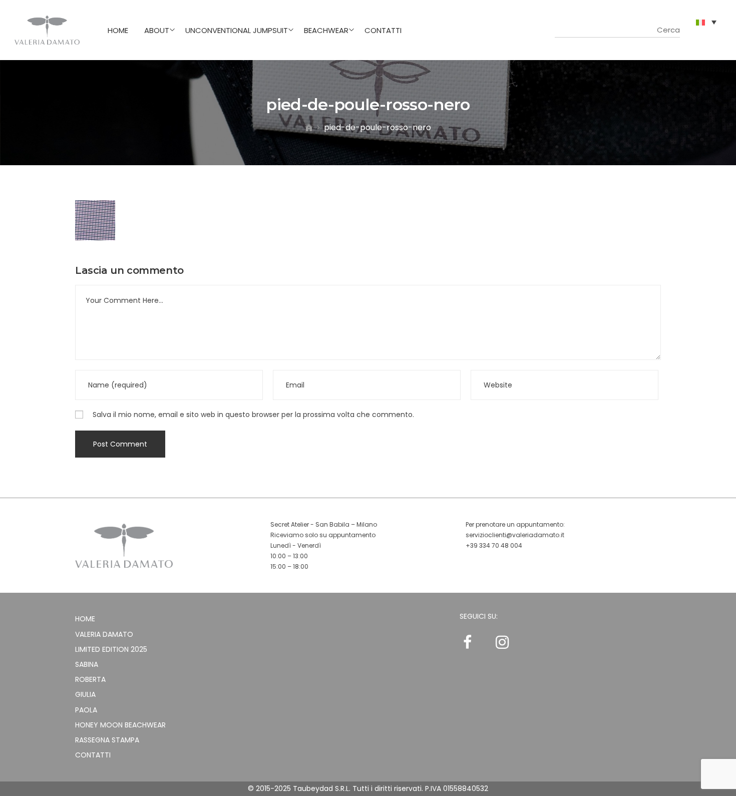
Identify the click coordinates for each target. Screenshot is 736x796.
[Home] (309, 127)
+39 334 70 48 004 (494, 545)
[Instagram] (502, 642)
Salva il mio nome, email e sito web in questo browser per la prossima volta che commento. (253, 415)
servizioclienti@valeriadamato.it (515, 535)
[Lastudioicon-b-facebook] (467, 642)
